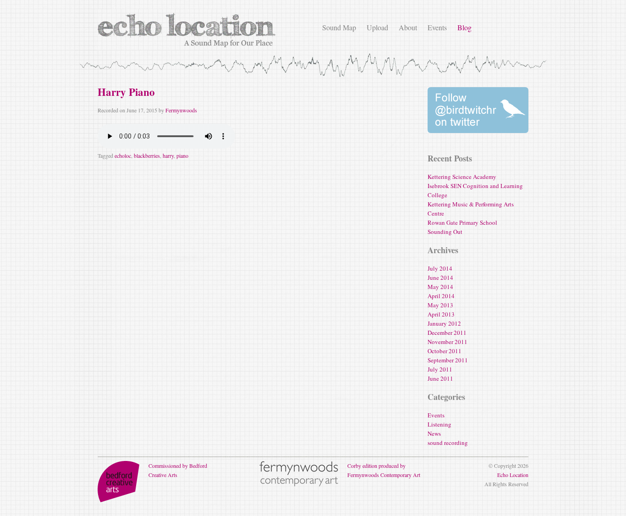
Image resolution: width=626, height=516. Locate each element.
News (434, 433)
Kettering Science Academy (462, 176)
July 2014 (440, 268)
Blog (464, 27)
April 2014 (441, 296)
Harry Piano (126, 92)
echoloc (123, 155)
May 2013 (440, 305)
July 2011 (440, 369)
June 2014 (440, 277)
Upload (377, 27)
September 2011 (448, 360)
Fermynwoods (181, 110)
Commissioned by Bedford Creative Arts (177, 470)
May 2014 (440, 287)
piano (182, 155)
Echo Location (512, 474)
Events (437, 27)
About (408, 27)
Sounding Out (445, 231)
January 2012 (444, 323)
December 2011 (447, 332)
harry (168, 155)
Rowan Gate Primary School (462, 222)
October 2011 (444, 351)
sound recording (448, 442)
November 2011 (447, 342)
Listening (439, 424)
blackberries (147, 155)
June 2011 (440, 378)
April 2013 (441, 314)
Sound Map (339, 27)
